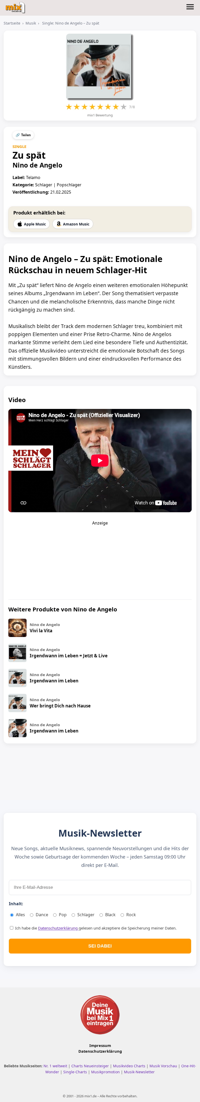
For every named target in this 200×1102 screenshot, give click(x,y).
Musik (31, 23)
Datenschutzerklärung (58, 928)
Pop (63, 915)
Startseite (12, 23)
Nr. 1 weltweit (55, 1065)
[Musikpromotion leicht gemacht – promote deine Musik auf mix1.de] (100, 1014)
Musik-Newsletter (139, 1071)
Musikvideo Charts (129, 1065)
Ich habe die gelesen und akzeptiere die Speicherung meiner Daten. (95, 928)
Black (110, 915)
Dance (42, 915)
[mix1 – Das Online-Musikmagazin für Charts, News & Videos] (16, 6)
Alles (20, 915)
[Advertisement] (100, 558)
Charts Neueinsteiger (90, 1065)
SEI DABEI (100, 946)
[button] (190, 10)
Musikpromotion (106, 1071)
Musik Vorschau (163, 1065)
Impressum (100, 1045)
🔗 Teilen (23, 135)
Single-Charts (75, 1071)
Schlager (86, 915)
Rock (131, 915)
